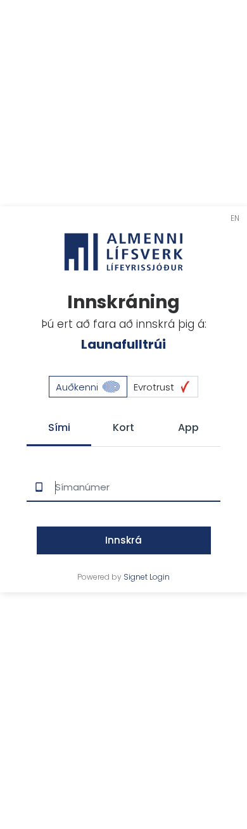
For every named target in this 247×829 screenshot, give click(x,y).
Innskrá (123, 540)
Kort (123, 427)
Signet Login (147, 577)
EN (235, 218)
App (188, 427)
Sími (59, 427)
